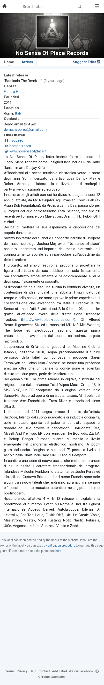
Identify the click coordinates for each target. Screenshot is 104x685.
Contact (44, 671)
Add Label (59, 671)
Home (9, 62)
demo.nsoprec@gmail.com (25, 129)
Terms (10, 671)
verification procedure (60, 545)
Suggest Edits (85, 62)
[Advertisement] (52, 611)
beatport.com (19, 146)
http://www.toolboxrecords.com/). (49, 319)
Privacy (22, 671)
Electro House (15, 91)
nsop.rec (15, 140)
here (58, 551)
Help (33, 671)
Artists (27, 62)
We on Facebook (81, 671)
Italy (18, 113)
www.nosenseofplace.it (27, 151)
